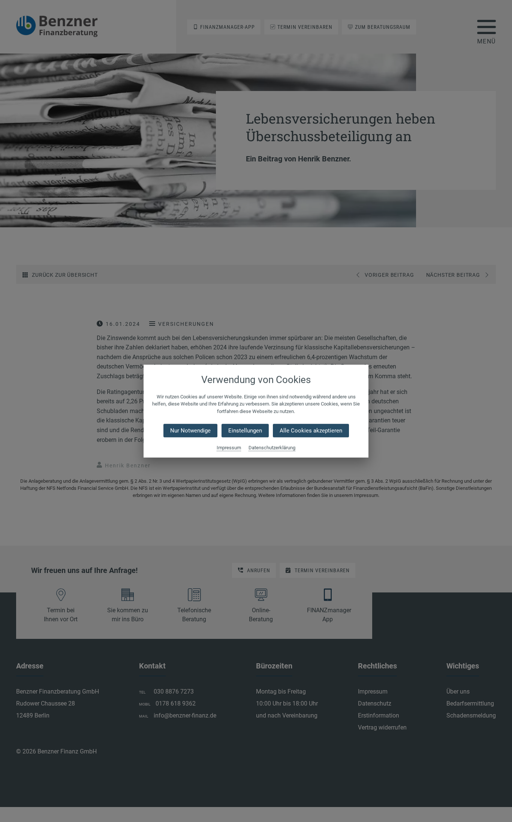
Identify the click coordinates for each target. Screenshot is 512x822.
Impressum (229, 448)
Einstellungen (245, 430)
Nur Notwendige (190, 430)
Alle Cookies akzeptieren (311, 430)
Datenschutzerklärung (272, 448)
